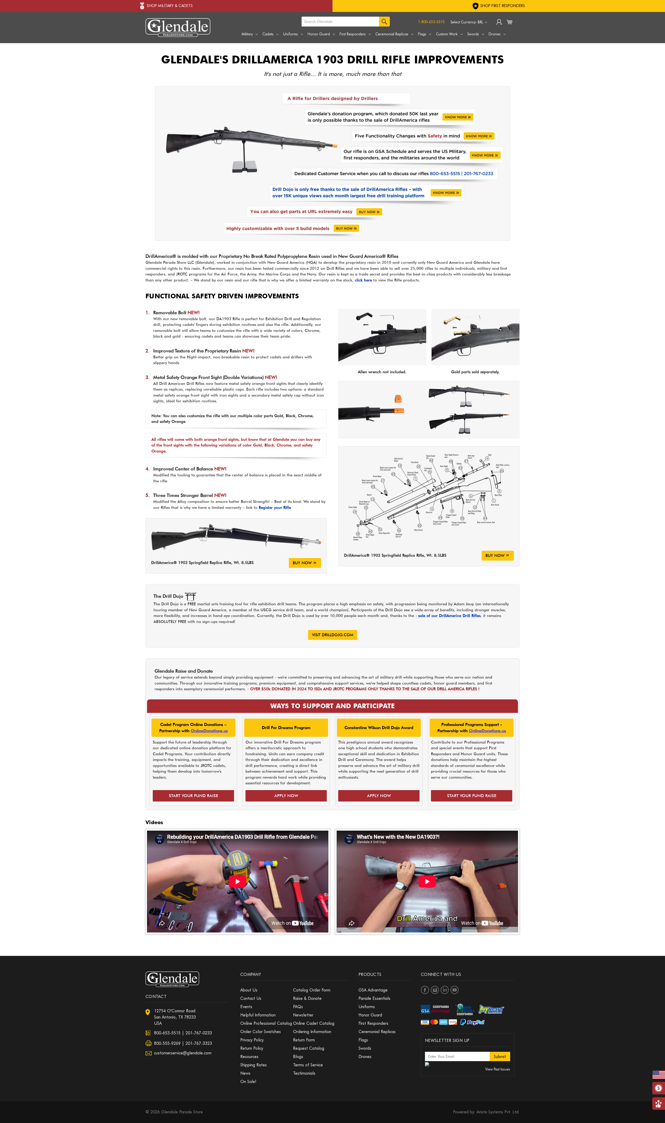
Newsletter (303, 1015)
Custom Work (447, 34)
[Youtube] (454, 990)
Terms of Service (308, 1064)
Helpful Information (258, 1015)
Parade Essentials (374, 998)
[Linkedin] (445, 990)
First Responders (353, 34)
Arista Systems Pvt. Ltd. (498, 1111)
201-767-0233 (198, 1032)
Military (247, 34)
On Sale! (248, 1081)
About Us (248, 990)
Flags (422, 34)
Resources (249, 1056)
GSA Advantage (373, 990)
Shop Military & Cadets (170, 5)
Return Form (304, 1039)
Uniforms (290, 34)
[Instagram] (435, 990)
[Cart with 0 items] (509, 23)
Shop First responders (502, 5)
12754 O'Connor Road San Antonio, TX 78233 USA (175, 1017)
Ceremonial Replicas (391, 34)
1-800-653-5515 (431, 22)
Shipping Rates (253, 1064)
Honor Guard (319, 34)
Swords (473, 34)
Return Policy (251, 1048)
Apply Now (286, 795)
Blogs (298, 1056)
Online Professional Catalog (266, 1023)
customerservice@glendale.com (182, 1052)
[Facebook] (425, 990)
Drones (495, 34)
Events (246, 1006)
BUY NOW (302, 563)
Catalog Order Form (311, 990)
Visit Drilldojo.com (332, 635)
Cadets (268, 34)
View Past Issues (497, 1069)
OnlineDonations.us (209, 730)
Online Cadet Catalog (313, 1023)
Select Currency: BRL (467, 22)
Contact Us (250, 998)
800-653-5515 (167, 1032)
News (245, 1073)
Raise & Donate (307, 998)
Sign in (499, 22)
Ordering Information (312, 1031)
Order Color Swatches (260, 1031)
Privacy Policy (252, 1039)
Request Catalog (308, 1048)
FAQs (298, 1006)
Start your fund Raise (193, 795)
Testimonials (304, 1073)
